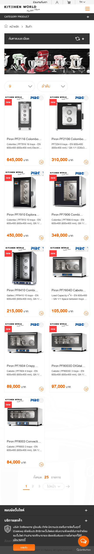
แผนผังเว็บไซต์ (14, 510)
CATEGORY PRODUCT (16, 17)
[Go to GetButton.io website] (84, 549)
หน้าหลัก (14, 27)
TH (81, 2)
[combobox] (19, 86)
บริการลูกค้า (13, 520)
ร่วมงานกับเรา (40, 2)
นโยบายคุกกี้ (19, 540)
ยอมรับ (24, 547)
